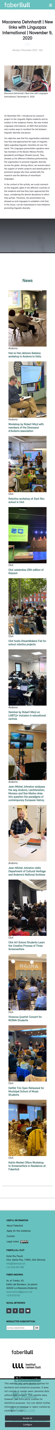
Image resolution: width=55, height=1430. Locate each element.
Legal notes (13, 1241)
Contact (11, 1236)
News (27, 280)
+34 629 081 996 (15, 1267)
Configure (27, 1424)
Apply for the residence (19, 1231)
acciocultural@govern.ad (19, 1291)
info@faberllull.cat (15, 1263)
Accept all (27, 1418)
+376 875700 (13, 1295)
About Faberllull (15, 1225)
